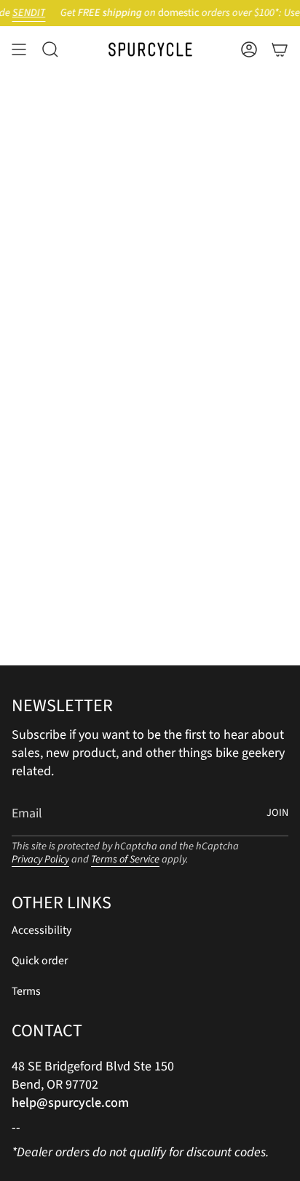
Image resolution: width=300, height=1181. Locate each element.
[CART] (279, 49)
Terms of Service (125, 859)
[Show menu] (18, 49)
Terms (26, 991)
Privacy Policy (40, 859)
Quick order (40, 961)
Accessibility (41, 930)
